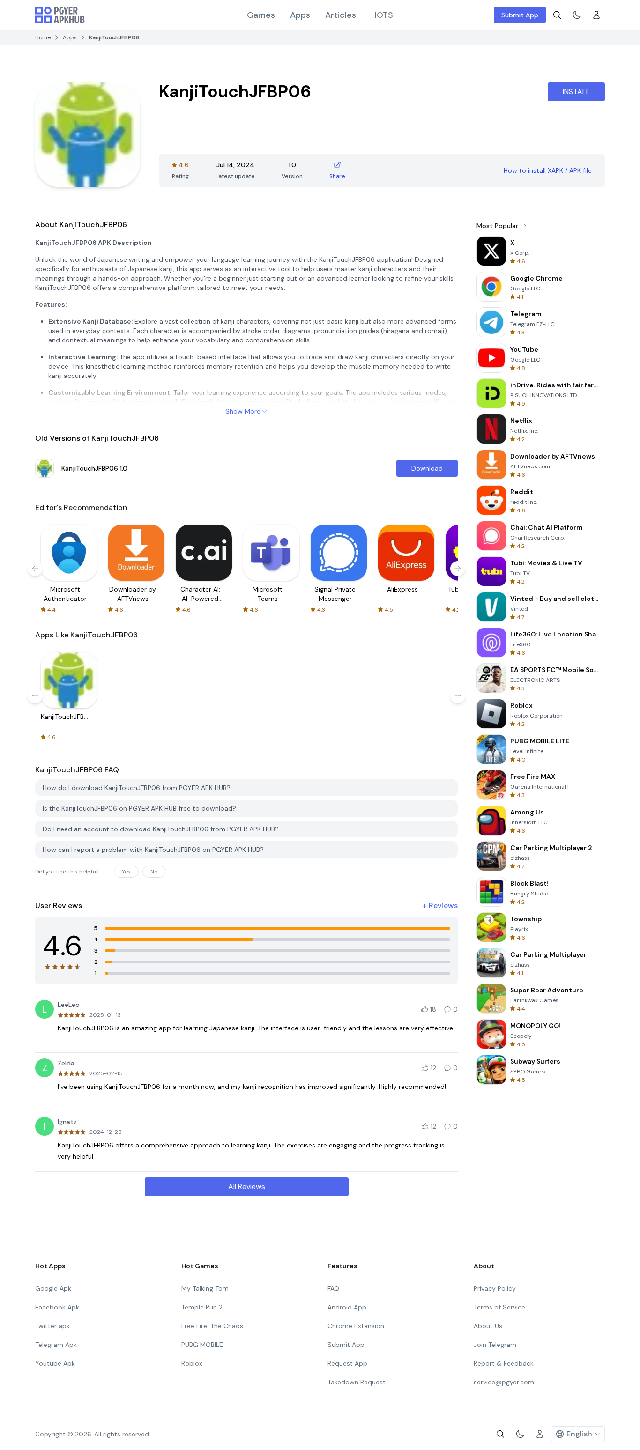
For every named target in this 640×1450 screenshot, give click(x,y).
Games (261, 15)
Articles (340, 15)
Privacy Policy (495, 1288)
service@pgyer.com (504, 1382)
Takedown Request (356, 1382)
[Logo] (60, 15)
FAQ (333, 1288)
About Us (488, 1326)
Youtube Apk (55, 1363)
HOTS (382, 15)
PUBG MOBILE (202, 1344)
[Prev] (35, 568)
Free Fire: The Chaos (212, 1326)
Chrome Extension (355, 1326)
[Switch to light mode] (576, 15)
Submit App (519, 15)
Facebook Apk (57, 1307)
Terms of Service (499, 1307)
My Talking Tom (205, 1288)
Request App (347, 1363)
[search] (557, 15)
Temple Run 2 (202, 1307)
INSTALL (576, 91)
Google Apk (53, 1288)
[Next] (457, 568)
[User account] (596, 15)
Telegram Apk (56, 1344)
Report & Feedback (504, 1363)
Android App (346, 1307)
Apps (300, 15)
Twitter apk (52, 1326)
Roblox (191, 1363)
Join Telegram (495, 1344)
